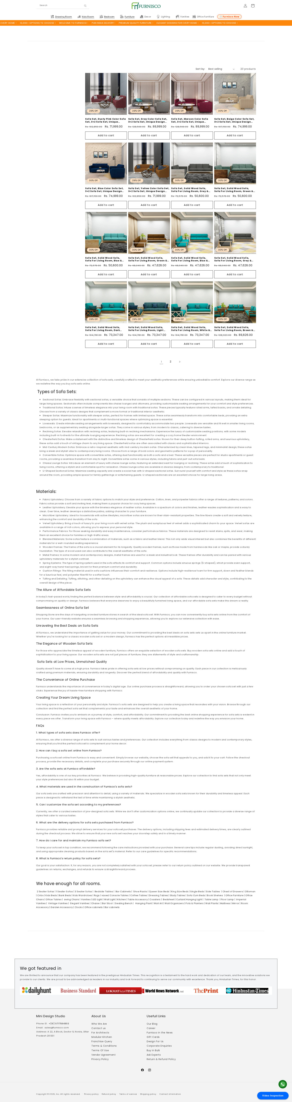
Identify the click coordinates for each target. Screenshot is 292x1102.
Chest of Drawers (232, 891)
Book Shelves (214, 895)
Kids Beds (51, 895)
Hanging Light (194, 899)
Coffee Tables (138, 895)
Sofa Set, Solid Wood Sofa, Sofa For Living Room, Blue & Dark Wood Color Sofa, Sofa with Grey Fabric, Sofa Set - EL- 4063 (191, 259)
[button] (63, 16)
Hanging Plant (143, 903)
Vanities (85, 899)
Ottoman (249, 891)
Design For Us (155, 1041)
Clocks (78, 907)
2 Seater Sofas (45, 891)
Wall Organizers (174, 903)
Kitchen (121, 899)
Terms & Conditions (104, 1045)
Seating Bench (123, 903)
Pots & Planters (194, 903)
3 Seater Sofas (83, 891)
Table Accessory (137, 899)
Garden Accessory (61, 907)
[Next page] (179, 361)
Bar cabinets (112, 907)
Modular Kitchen (101, 1037)
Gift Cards (153, 1037)
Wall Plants (211, 903)
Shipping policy (148, 1094)
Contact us (98, 1028)
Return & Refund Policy (161, 1059)
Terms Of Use (100, 1050)
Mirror (235, 903)
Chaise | (96, 903)
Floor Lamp (227, 899)
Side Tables (212, 891)
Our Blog (152, 1023)
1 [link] (161, 361)
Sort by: (200, 69)
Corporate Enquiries (159, 1045)
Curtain (180, 899)
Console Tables (118, 895)
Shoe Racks (140, 891)
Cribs (40, 895)
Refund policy (109, 1094)
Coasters (155, 899)
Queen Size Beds (158, 891)
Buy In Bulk (153, 1050)
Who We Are (99, 1023)
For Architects (100, 1032)
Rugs (96, 895)
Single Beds (197, 891)
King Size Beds (179, 891)
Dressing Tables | (158, 895)
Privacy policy (91, 1094)
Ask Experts (154, 1054)
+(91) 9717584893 (59, 1023)
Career (151, 1028)
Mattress (225, 903)
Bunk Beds (64, 895)
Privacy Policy (100, 1059)
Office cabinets (93, 907)
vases (105, 895)
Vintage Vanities (58, 903)
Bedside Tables (103, 891)
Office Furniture (234, 895)
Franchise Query (101, 1041)
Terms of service (128, 1094)
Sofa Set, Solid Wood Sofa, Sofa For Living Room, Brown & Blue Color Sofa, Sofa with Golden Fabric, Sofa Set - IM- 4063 (233, 329)
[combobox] (62, 6)
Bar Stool (107, 903)
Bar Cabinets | (123, 891)
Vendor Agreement (103, 1054)
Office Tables (53, 899)
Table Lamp (211, 899)
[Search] (85, 6)
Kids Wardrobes (82, 895)
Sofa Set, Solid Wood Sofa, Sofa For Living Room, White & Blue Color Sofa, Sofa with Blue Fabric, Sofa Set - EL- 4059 (191, 329)
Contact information (170, 1094)
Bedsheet (168, 899)
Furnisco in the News (160, 1032)
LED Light (97, 899)
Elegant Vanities (79, 903)
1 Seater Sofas (64, 891)
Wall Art (158, 903)
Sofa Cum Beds (195, 895)
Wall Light (109, 899)
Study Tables (177, 895)
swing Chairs (71, 899)
